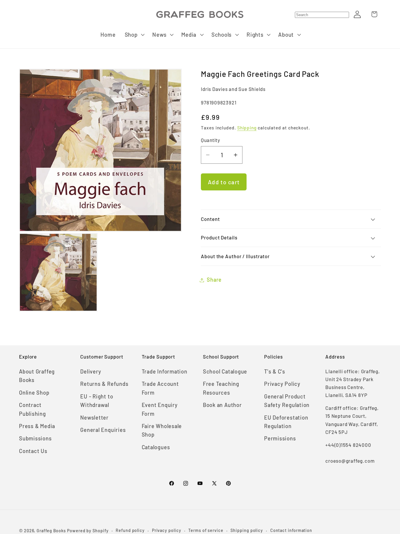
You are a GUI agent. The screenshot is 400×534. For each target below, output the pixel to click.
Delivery (90, 371)
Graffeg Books (51, 530)
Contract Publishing (32, 409)
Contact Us (33, 451)
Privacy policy (166, 530)
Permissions (280, 438)
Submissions (35, 438)
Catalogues (156, 447)
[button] (134, 35)
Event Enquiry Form (160, 409)
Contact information (291, 530)
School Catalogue (225, 371)
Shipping (247, 128)
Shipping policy (246, 530)
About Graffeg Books (37, 375)
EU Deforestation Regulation (286, 421)
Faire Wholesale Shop (162, 430)
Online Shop (34, 392)
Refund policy (130, 530)
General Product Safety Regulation (287, 400)
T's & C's (274, 371)
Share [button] (214, 280)
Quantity (210, 140)
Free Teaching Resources (221, 388)
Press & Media (37, 426)
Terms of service (205, 530)
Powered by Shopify (87, 530)
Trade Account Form (160, 388)
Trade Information (164, 371)
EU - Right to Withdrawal (96, 400)
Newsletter (94, 417)
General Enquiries (103, 430)
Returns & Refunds (104, 384)
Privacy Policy (282, 384)
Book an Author (222, 405)
